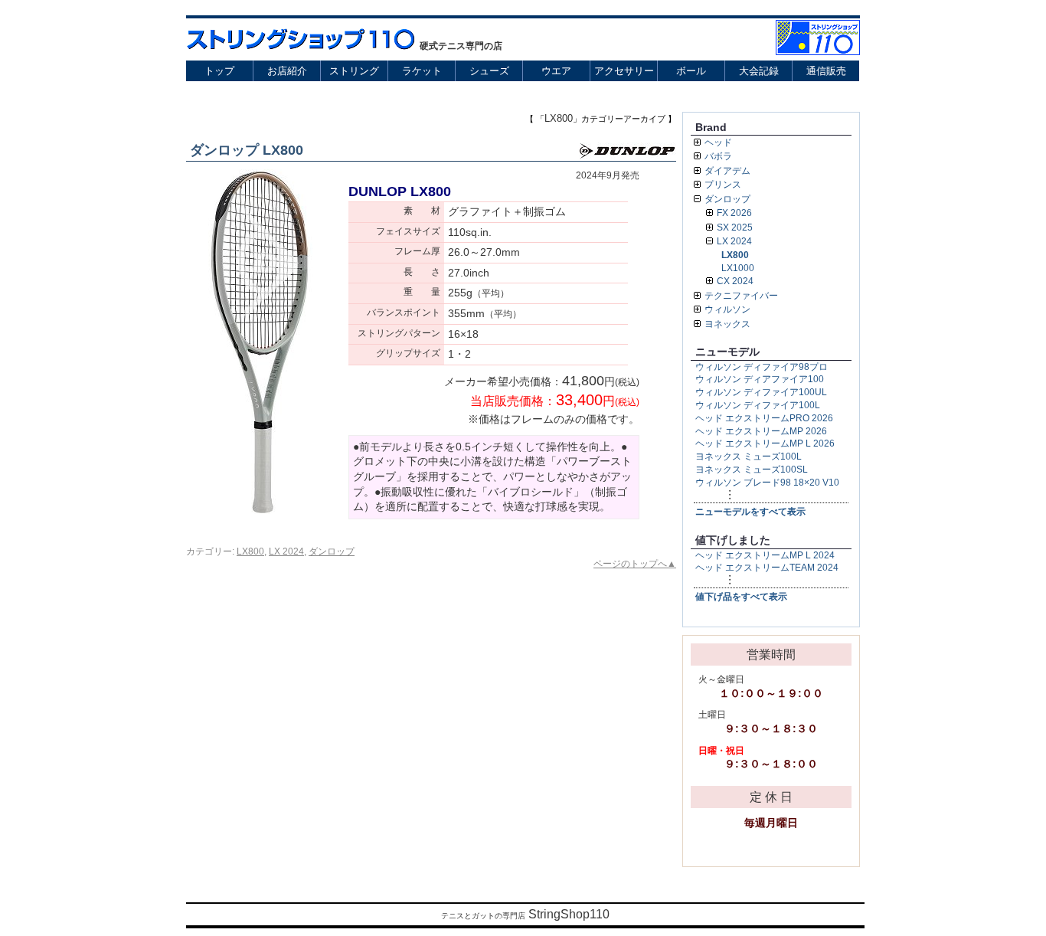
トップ (219, 71)
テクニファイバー (741, 295)
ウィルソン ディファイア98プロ (761, 367)
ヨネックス (727, 324)
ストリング (354, 71)
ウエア (556, 71)
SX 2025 (735, 227)
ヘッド (718, 142)
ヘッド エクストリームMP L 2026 (765, 443)
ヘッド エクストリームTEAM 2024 (766, 567)
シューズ (489, 71)
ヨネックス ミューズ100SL (751, 469)
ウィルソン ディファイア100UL (761, 392)
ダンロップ (332, 551)
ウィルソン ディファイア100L (757, 405)
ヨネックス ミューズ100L (748, 456)
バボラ (718, 156)
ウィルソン (727, 309)
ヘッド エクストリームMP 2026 (761, 431)
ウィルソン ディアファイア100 (759, 379)
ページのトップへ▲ (634, 563)
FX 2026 (734, 213)
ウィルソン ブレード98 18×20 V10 (767, 482)
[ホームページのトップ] (818, 50)
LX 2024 (286, 551)
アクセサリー (624, 71)
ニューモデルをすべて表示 (750, 511)
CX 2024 (735, 281)
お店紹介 (287, 71)
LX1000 (737, 268)
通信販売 (826, 71)
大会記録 (759, 71)
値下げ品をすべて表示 (741, 596)
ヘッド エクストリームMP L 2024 (765, 555)
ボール (691, 71)
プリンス (722, 184)
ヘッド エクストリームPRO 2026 (764, 418)
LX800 (250, 551)
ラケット (422, 71)
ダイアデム (727, 170)
